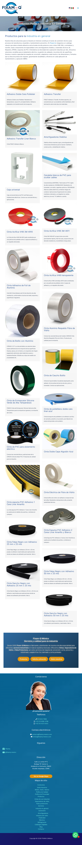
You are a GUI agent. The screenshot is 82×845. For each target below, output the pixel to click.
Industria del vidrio (42, 815)
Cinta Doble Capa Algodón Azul (58, 451)
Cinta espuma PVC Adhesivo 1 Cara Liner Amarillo (21, 503)
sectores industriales (21, 648)
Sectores (41, 806)
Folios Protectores (21, 650)
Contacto (41, 829)
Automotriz (42, 810)
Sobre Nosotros (42, 787)
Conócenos (41, 785)
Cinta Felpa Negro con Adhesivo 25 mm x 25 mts (22, 543)
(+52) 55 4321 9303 (41, 723)
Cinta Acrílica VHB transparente (58, 275)
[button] (41, 776)
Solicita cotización (39, 659)
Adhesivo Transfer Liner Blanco (21, 138)
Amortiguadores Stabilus (55, 137)
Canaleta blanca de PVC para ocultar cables (57, 176)
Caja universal (13, 189)
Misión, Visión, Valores (42, 789)
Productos (23, 659)
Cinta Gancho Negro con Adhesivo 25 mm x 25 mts (19, 584)
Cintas (61, 648)
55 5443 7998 (42, 719)
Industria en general (42, 808)
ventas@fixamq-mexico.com (42, 736)
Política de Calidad (42, 792)
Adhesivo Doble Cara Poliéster (21, 94)
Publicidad (42, 818)
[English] (70, 8)
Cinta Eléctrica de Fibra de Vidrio (59, 492)
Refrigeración (42, 822)
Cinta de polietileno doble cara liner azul (58, 410)
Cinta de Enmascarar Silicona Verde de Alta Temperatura (20, 401)
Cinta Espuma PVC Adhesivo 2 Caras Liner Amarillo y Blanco (58, 531)
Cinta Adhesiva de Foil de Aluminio (18, 286)
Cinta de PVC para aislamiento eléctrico (21, 448)
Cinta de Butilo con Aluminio (20, 341)
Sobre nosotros (56, 659)
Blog (41, 827)
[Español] (72, 8)
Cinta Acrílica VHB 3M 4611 (57, 231)
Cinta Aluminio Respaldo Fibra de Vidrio (59, 329)
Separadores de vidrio (42, 801)
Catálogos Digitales (41, 824)
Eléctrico (42, 820)
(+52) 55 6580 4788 (41, 721)
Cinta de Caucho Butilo (54, 375)
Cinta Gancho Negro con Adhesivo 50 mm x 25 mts (56, 614)
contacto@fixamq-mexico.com (42, 734)
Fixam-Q (53, 43)
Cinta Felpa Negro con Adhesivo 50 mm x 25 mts (59, 572)
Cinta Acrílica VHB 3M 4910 (20, 232)
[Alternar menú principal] (78, 8)
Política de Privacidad (42, 794)
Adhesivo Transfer (52, 94)
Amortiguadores (43, 813)
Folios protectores (42, 803)
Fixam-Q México (23, 645)
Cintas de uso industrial (42, 799)
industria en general (38, 36)
